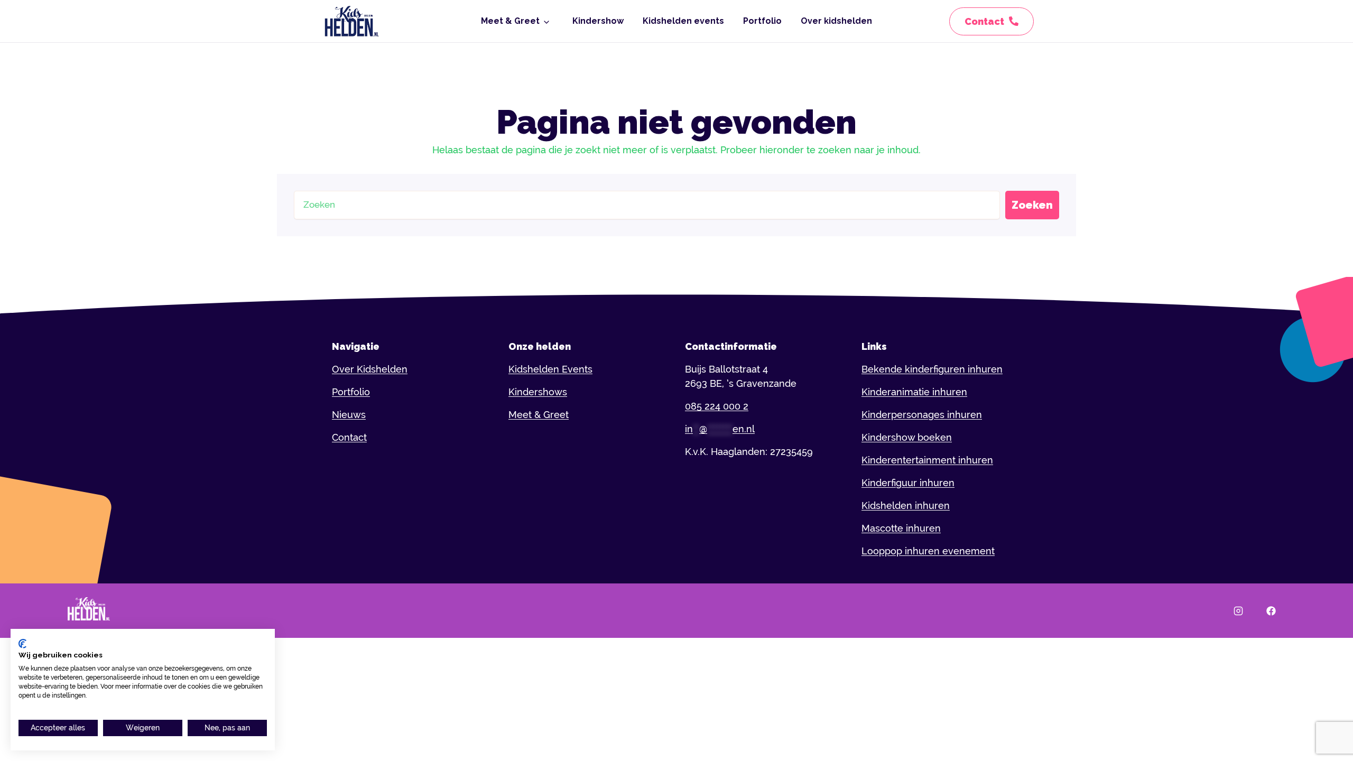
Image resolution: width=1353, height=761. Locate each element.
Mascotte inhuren (901, 528)
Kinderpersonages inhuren (921, 414)
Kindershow (598, 21)
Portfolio (762, 21)
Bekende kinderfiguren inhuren (932, 369)
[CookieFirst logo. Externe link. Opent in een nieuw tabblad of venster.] (22, 643)
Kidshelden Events (550, 369)
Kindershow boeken (906, 437)
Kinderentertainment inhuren (927, 460)
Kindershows (537, 391)
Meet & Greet (510, 21)
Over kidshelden (836, 21)
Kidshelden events (683, 21)
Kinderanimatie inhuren (914, 391)
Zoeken (1032, 205)
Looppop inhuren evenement (928, 550)
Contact (349, 437)
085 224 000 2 (716, 406)
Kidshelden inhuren (905, 505)
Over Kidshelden (369, 369)
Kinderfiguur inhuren (907, 482)
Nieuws (349, 414)
